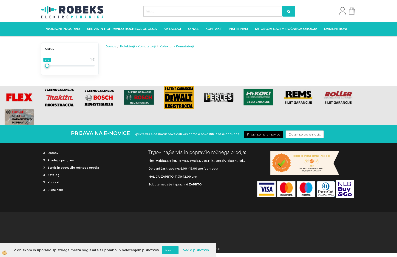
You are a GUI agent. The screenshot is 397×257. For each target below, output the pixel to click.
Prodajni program (62, 29)
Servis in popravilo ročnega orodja (122, 29)
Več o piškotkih (196, 250)
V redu (170, 250)
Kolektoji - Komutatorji (177, 46)
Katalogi (172, 29)
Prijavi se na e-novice (263, 134)
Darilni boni (335, 29)
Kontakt (213, 29)
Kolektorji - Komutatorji (138, 46)
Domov (110, 46)
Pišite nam (238, 29)
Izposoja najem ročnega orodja (286, 29)
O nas (193, 29)
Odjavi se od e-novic (305, 134)
